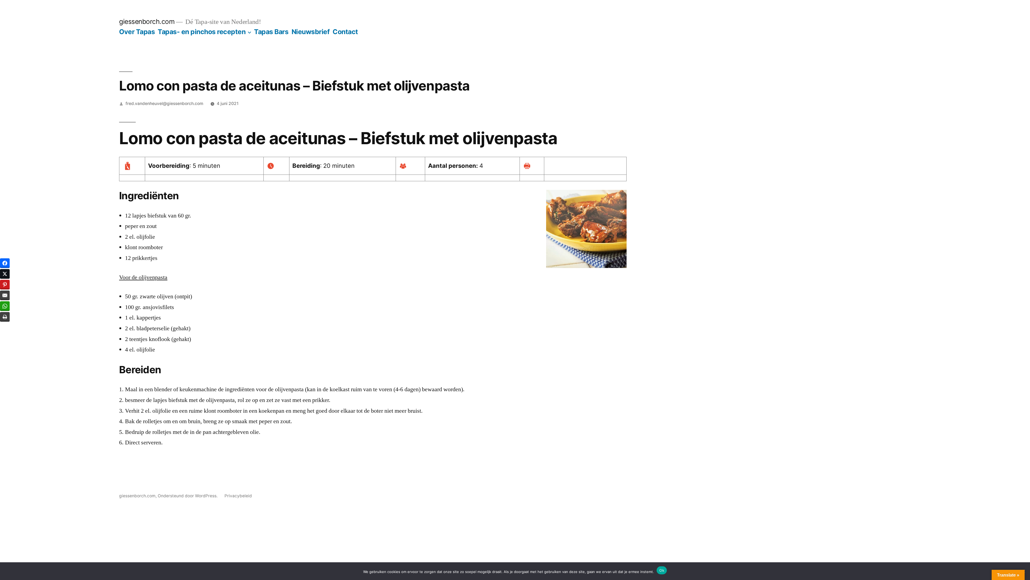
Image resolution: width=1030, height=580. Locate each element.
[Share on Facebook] (5, 263)
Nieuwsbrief (311, 32)
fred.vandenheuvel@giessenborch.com (164, 103)
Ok (661, 570)
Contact (345, 32)
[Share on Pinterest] (5, 284)
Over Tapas (137, 32)
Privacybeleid (238, 495)
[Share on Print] (5, 317)
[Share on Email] (5, 295)
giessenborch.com (147, 21)
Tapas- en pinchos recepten (201, 32)
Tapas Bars (271, 32)
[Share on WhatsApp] (5, 306)
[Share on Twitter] (5, 274)
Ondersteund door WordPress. (188, 495)
